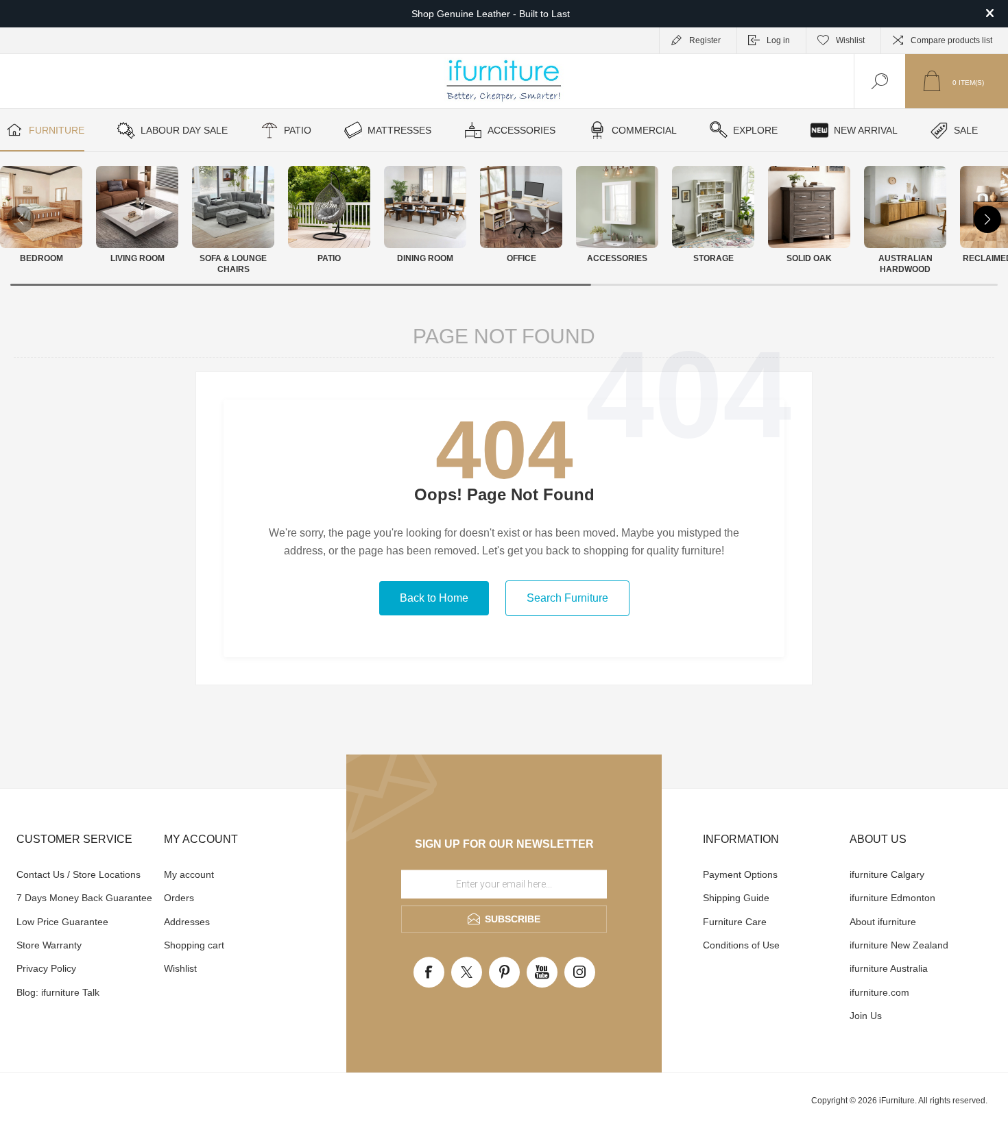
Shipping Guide (736, 897)
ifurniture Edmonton (892, 897)
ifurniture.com (879, 992)
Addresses (187, 921)
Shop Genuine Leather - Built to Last (490, 13)
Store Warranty (49, 945)
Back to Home (434, 598)
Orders (179, 897)
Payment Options (740, 874)
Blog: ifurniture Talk (57, 992)
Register (705, 40)
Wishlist (180, 968)
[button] (987, 219)
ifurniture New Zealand (899, 945)
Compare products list (951, 40)
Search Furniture (567, 598)
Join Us (866, 1015)
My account (189, 874)
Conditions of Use (741, 945)
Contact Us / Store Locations (78, 874)
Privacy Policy (46, 968)
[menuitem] (88, 874)
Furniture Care (735, 921)
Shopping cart (194, 945)
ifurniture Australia (889, 968)
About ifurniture (883, 921)
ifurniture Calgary (887, 874)
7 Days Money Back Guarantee (84, 897)
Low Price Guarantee (62, 921)
